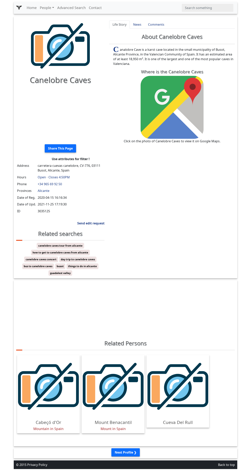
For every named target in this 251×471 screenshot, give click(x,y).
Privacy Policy (37, 465)
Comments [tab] (156, 24)
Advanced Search (71, 7)
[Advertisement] (60, 113)
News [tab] (137, 24)
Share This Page (60, 148)
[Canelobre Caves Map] (172, 107)
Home (32, 7)
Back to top (226, 465)
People (45, 7)
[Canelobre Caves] (60, 45)
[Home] (19, 8)
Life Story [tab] (119, 24)
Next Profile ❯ (125, 452)
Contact (95, 7)
